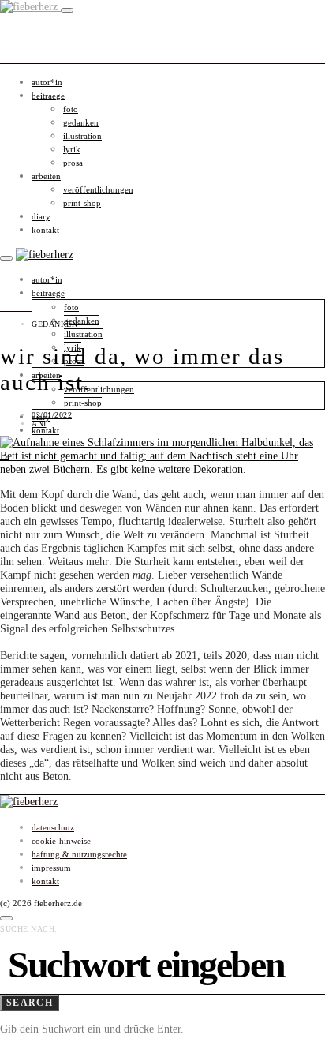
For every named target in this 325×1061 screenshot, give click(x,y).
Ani (39, 423)
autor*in (47, 82)
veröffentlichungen (98, 189)
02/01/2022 (52, 415)
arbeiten (46, 176)
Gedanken (81, 122)
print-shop (82, 203)
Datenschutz (53, 827)
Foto (70, 109)
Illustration (82, 136)
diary (41, 216)
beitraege (48, 95)
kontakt (45, 229)
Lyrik (71, 149)
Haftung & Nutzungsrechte (79, 854)
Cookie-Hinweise (61, 840)
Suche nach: (29, 928)
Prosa (73, 162)
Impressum (51, 867)
